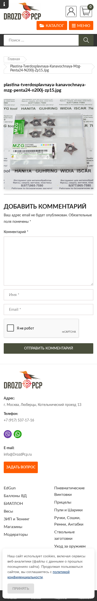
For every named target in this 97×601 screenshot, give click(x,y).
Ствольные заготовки (64, 535)
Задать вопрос (20, 467)
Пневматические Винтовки (69, 491)
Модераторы (16, 535)
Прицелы (62, 502)
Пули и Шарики (68, 510)
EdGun (10, 488)
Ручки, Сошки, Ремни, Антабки (68, 521)
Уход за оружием (70, 546)
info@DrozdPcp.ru (18, 454)
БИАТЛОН (13, 504)
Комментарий (16, 232)
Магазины (13, 527)
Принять (20, 589)
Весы (8, 511)
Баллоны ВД (15, 496)
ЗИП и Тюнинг (17, 519)
